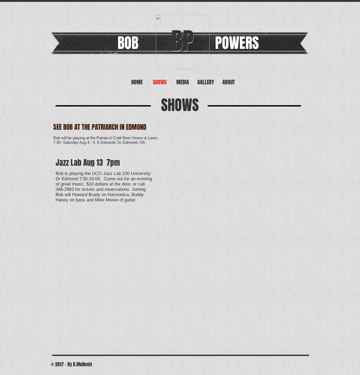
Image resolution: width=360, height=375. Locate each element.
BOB (128, 43)
